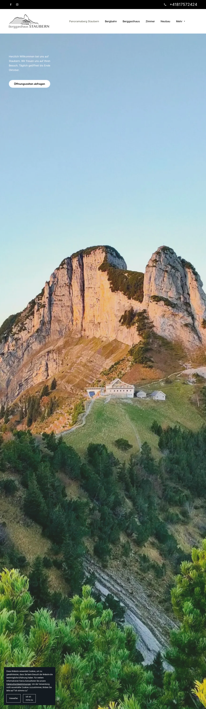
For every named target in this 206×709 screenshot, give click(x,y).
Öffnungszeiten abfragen (29, 83)
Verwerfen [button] (13, 698)
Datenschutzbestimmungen (18, 684)
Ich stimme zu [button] (29, 698)
